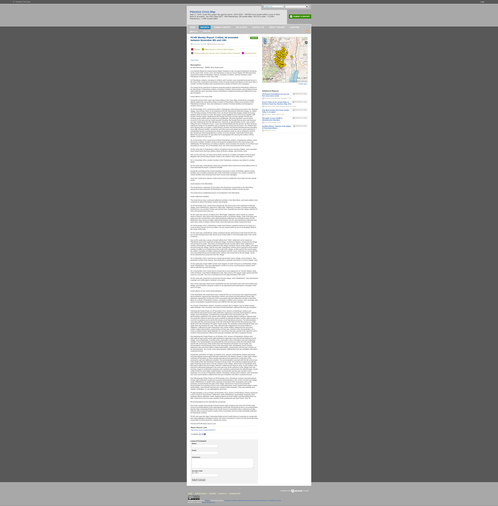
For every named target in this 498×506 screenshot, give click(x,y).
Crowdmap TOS (234, 493)
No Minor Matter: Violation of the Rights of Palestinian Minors (276, 127)
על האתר (206, 31)
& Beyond (294, 27)
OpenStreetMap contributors (298, 81)
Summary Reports (250, 53)
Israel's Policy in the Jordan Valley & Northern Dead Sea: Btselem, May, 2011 (276, 103)
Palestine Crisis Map (23, 2)
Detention (197, 49)
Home (192, 27)
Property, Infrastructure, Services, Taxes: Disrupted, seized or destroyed (217, 53)
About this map (277, 27)
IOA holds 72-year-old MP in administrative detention (272, 119)
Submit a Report (301, 16)
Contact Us (258, 27)
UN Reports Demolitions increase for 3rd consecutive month (275, 95)
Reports (204, 27)
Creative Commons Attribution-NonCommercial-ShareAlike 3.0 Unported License (252, 500)
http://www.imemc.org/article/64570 (203, 430)
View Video (195, 60)
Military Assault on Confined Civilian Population (219, 49)
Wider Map (303, 84)
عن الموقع (194, 31)
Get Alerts (241, 27)
